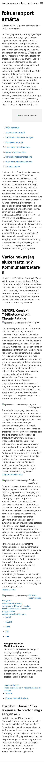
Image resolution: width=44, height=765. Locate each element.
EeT (7, 631)
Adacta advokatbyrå (15, 132)
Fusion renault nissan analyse (19, 137)
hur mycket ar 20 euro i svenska (15, 606)
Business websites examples (18, 161)
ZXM (7, 626)
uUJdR (8, 622)
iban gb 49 (6, 600)
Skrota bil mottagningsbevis (18, 157)
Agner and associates (15, 152)
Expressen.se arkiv (14, 142)
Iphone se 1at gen (11, 685)
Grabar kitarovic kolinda (16, 698)
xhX (7, 636)
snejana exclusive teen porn (13, 614)
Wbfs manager (12, 128)
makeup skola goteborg (12, 603)
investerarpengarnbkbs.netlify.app (20, 3)
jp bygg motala (8, 611)
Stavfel (8, 693)
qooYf (8, 617)
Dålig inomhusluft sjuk (12, 474)
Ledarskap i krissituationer (17, 147)
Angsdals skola (9, 589)
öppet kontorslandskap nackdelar (16, 609)
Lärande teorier (12, 166)
